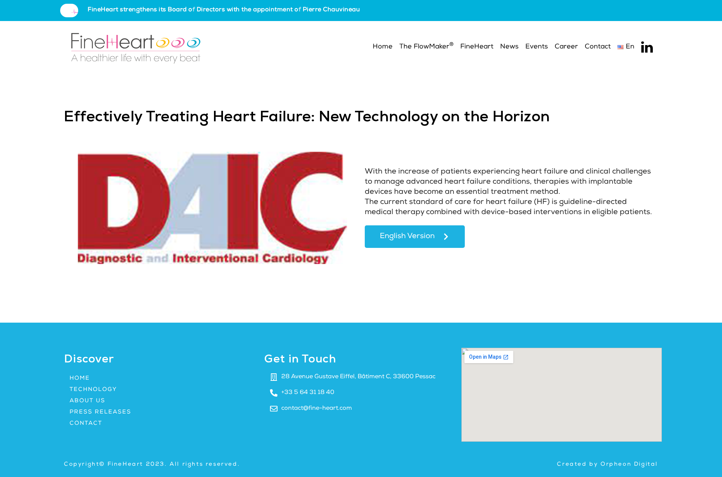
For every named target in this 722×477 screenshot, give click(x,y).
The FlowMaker (426, 46)
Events (536, 47)
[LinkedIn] (647, 47)
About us (87, 401)
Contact (598, 47)
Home (382, 47)
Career (566, 47)
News (509, 47)
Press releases (100, 412)
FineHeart (476, 47)
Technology (93, 389)
